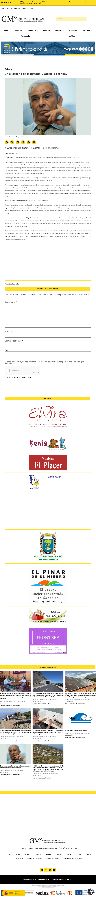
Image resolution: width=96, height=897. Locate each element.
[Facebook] (41, 870)
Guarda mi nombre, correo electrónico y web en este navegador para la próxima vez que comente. (44, 363)
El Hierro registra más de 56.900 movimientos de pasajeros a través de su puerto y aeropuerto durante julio (15, 732)
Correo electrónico (14, 341)
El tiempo (73, 31)
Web (7, 350)
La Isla (16, 31)
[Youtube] (54, 870)
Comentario (11, 302)
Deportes (59, 31)
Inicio (6, 31)
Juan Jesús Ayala (12, 284)
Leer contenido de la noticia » (10, 705)
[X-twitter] (50, 870)
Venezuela (25, 36)
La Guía (72, 36)
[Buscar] (89, 19)
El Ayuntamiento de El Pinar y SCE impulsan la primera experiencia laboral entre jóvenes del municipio (48, 732)
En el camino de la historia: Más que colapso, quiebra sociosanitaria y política (15, 766)
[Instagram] (46, 870)
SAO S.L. (70, 879)
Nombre (9, 331)
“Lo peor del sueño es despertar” (76, 730)
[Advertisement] (48, 261)
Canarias (86, 31)
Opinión (46, 31)
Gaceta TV (31, 31)
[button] (7, 142)
